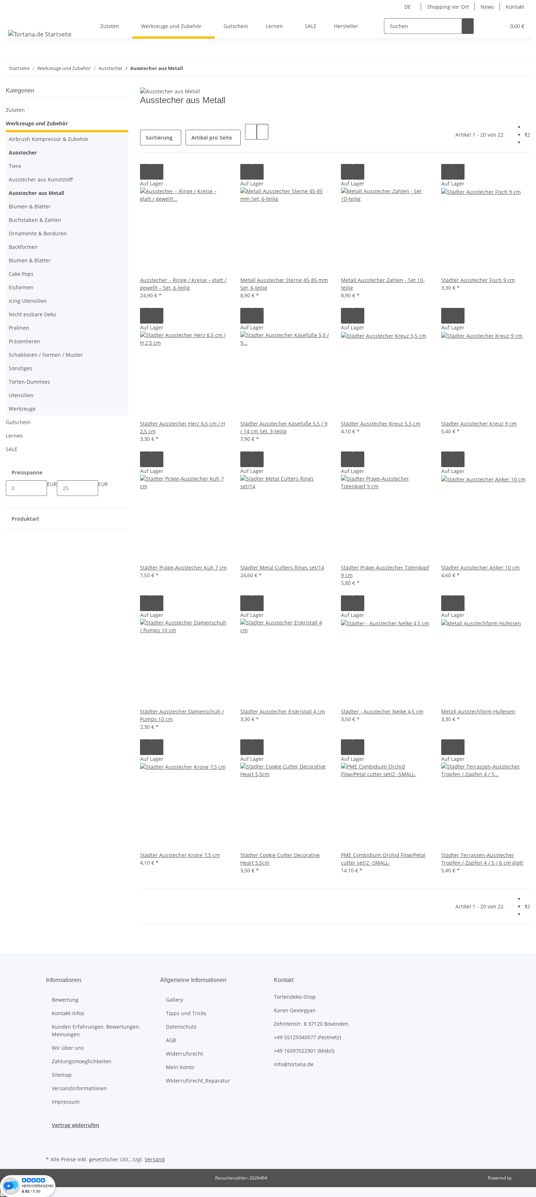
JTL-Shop (521, 1178)
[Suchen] (468, 26)
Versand (155, 1159)
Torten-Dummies (29, 381)
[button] (485, 26)
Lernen (14, 435)
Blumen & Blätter (30, 206)
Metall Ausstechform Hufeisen (478, 711)
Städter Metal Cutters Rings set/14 (282, 567)
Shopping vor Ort (448, 6)
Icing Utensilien (28, 300)
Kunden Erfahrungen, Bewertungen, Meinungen (96, 1030)
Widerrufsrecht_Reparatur (198, 1080)
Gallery (174, 999)
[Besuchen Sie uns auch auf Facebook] (52, 1137)
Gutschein (18, 422)
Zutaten (15, 109)
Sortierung (159, 137)
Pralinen (19, 327)
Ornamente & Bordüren (38, 233)
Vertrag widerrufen (75, 1125)
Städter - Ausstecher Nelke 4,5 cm (382, 711)
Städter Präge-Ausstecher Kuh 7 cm (183, 567)
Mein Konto (180, 1067)
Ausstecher (23, 152)
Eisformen (21, 287)
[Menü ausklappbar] (15, 19)
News (487, 6)
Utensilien (21, 395)
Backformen (23, 246)
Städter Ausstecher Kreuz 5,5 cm (380, 423)
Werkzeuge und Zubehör (37, 123)
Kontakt (515, 6)
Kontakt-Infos (68, 1013)
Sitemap (62, 1074)
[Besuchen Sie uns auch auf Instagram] (52, 1146)
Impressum (65, 1101)
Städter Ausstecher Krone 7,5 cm (180, 855)
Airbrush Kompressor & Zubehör (49, 139)
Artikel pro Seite (211, 137)
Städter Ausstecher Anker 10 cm (480, 567)
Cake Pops (21, 273)
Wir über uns (68, 1047)
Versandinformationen (79, 1088)
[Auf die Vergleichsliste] (146, 172)
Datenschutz (181, 1026)
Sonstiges (20, 368)
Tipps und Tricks (186, 1013)
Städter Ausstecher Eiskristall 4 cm (282, 711)
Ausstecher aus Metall (36, 192)
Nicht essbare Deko (32, 314)
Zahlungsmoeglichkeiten (82, 1061)
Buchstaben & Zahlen (35, 219)
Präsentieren (24, 341)
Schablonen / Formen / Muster (46, 354)
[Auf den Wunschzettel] (157, 172)
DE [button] (408, 6)
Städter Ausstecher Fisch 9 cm (478, 280)
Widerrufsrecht (184, 1053)
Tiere (15, 166)
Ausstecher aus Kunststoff (41, 179)
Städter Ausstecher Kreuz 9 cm (479, 423)
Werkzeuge (22, 408)
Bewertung (65, 999)
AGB (171, 1040)
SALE (12, 449)
